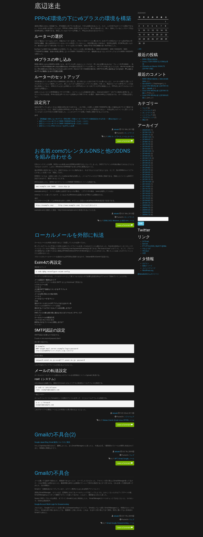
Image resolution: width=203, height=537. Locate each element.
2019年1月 (146, 135)
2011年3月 (146, 196)
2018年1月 (146, 142)
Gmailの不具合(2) (55, 434)
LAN (109, 136)
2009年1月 (146, 215)
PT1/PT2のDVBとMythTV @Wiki (154, 246)
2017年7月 (146, 144)
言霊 (144, 253)
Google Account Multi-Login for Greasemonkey (52, 504)
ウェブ (131, 455)
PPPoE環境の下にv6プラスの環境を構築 (83, 18)
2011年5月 (146, 193)
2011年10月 (146, 182)
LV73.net (145, 241)
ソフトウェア (129, 417)
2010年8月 (146, 200)
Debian (105, 420)
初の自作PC (146, 84)
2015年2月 (146, 149)
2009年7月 (146, 208)
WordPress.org (147, 270)
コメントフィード (149, 268)
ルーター (131, 136)
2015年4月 (146, 146)
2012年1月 (146, 179)
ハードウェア (147, 115)
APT (116, 459)
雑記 (144, 120)
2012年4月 (146, 175)
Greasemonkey (123, 523)
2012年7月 (146, 170)
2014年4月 (146, 153)
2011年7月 (146, 189)
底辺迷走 (48, 6)
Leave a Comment (124, 141)
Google (126, 459)
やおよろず (146, 248)
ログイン (145, 263)
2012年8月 (146, 168)
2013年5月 (146, 163)
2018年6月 (146, 139)
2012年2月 (146, 177)
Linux (121, 420)
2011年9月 (146, 184)
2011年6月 (146, 191)
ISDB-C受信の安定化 (149, 59)
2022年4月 (146, 130)
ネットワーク (129, 133)
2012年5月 (146, 172)
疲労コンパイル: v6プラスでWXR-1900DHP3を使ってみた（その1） (64, 121)
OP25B (126, 420)
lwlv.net (145, 244)
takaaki (116, 129)
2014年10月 (146, 151)
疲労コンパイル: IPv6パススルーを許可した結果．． (58, 126)
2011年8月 (146, 186)
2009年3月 (146, 210)
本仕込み (145, 251)
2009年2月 (146, 212)
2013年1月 (146, 165)
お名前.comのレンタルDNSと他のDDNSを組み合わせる (82, 154)
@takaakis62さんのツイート (148, 274)
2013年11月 (146, 158)
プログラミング (148, 117)
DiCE (110, 221)
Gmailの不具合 (52, 473)
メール (124, 136)
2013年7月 (146, 160)
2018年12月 (146, 137)
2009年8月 (146, 205)
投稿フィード (147, 266)
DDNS (105, 221)
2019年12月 (146, 132)
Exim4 (111, 420)
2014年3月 (146, 156)
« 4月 (139, 49)
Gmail (116, 420)
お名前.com (124, 221)
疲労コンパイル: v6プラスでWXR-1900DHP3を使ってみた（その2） (64, 123)
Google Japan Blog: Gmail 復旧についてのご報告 (52, 442)
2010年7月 (146, 203)
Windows (116, 221)
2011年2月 (146, 198)
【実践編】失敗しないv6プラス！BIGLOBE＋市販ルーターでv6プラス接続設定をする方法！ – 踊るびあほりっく (80, 119)
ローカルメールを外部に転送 (69, 235)
